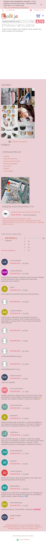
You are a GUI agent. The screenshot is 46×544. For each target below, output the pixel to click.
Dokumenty (7, 166)
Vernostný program (14, 528)
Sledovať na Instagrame (19, 141)
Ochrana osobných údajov (11, 161)
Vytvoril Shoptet (24, 539)
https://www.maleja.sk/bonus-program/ (15, 7)
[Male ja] (10, 16)
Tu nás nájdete (8, 171)
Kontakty (6, 168)
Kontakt (21, 527)
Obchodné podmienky (10, 159)
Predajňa (6, 156)
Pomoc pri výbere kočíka (30, 528)
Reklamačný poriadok (10, 163)
